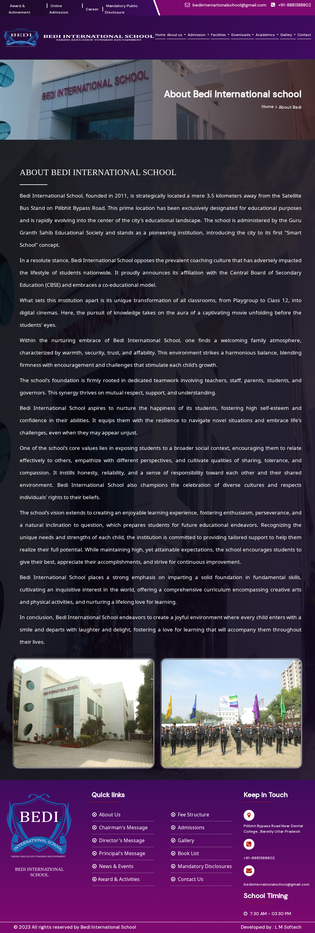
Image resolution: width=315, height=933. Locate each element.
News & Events (115, 866)
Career (92, 9)
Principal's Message (121, 853)
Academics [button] (266, 35)
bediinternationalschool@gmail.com (229, 5)
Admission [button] (197, 35)
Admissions (190, 827)
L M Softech (288, 927)
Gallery (184, 840)
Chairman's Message (122, 827)
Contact (304, 35)
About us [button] (175, 35)
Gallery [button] (286, 35)
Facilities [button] (219, 35)
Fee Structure (192, 814)
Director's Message (121, 840)
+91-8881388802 (294, 5)
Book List (187, 853)
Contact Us (189, 879)
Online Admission (58, 9)
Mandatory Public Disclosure (121, 9)
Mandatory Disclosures (203, 866)
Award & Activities (118, 879)
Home (160, 35)
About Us (109, 814)
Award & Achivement (19, 9)
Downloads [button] (241, 35)
